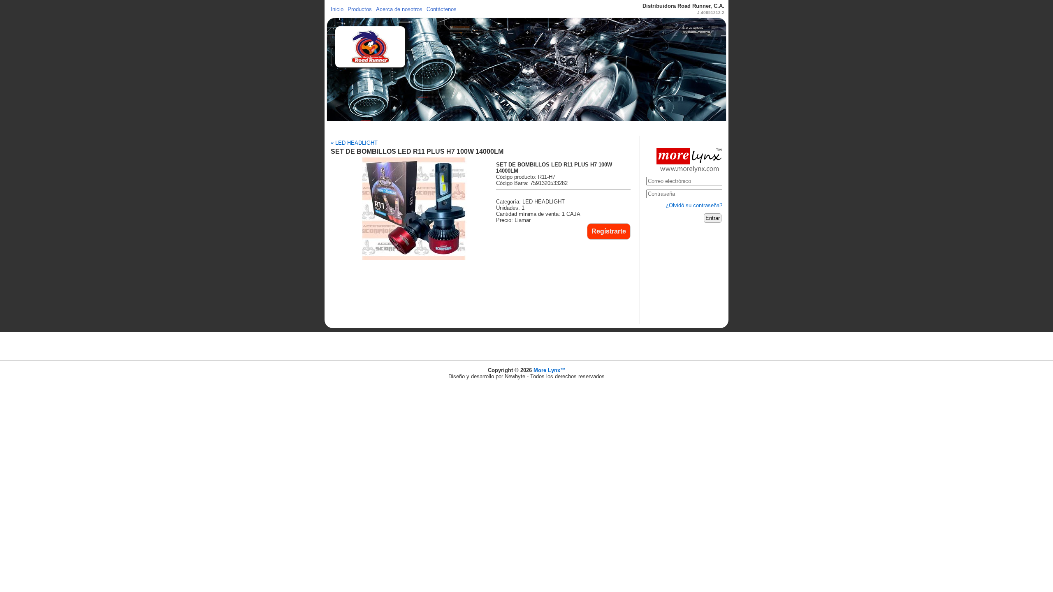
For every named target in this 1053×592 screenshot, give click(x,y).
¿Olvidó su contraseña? (694, 205)
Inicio (337, 9)
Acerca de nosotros (399, 9)
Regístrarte (608, 231)
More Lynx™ (549, 370)
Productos (360, 9)
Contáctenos (442, 9)
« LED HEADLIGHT (354, 143)
